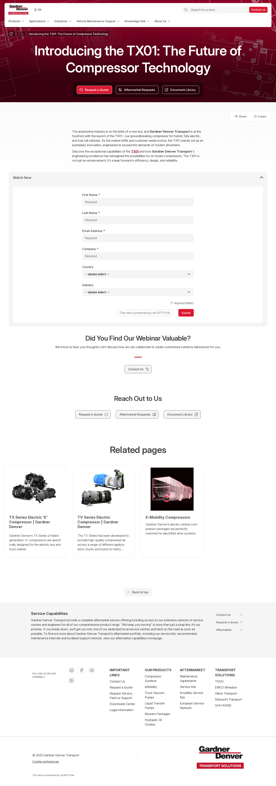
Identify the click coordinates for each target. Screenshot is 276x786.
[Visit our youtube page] (91, 670)
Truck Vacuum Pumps (154, 695)
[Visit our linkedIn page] (71, 670)
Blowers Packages (157, 714)
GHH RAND (223, 705)
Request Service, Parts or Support (121, 696)
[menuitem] (16, 21)
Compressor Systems (153, 678)
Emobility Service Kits (191, 695)
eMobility (151, 687)
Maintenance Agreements (189, 678)
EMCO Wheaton (226, 687)
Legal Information (121, 710)
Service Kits (188, 687)
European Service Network (192, 705)
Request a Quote (121, 687)
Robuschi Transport (228, 699)
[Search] (185, 9)
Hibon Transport (226, 693)
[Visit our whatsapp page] (71, 680)
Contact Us (117, 681)
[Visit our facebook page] (81, 670)
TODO (219, 681)
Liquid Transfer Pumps (155, 705)
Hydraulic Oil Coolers (153, 722)
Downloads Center (122, 704)
